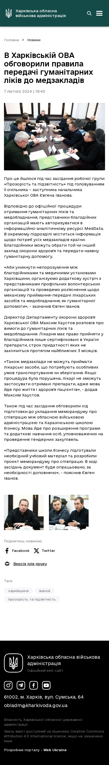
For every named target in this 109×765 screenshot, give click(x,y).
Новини (33, 40)
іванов (44, 591)
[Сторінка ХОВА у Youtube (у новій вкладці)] (46, 685)
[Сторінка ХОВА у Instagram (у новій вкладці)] (8, 685)
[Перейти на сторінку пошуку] (89, 13)
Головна (11, 40)
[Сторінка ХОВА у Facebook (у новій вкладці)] (33, 685)
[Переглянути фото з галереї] (24, 512)
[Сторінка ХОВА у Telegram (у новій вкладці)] (21, 685)
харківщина (18, 591)
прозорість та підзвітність (32, 599)
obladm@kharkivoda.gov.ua (35, 705)
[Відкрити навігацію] (99, 13)
